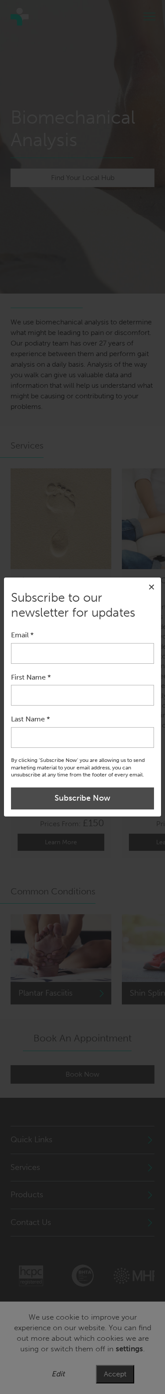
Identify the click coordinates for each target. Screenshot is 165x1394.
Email (22, 635)
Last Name (30, 719)
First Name (31, 677)
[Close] (151, 586)
